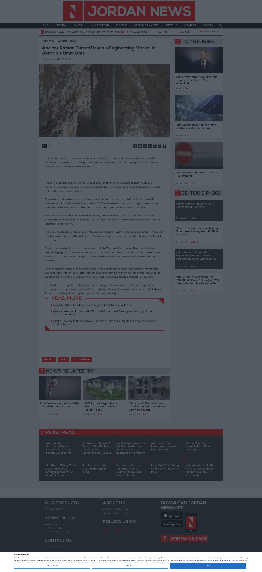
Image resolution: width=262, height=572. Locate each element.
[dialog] (131, 562)
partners (24, 558)
